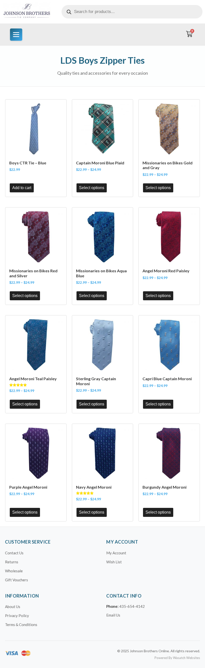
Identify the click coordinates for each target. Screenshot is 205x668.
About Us (12, 606)
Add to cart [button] (21, 188)
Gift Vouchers (16, 580)
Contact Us (14, 553)
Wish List (114, 562)
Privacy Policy (17, 615)
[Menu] (16, 34)
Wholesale (14, 571)
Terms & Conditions (21, 624)
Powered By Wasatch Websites (177, 658)
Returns (11, 562)
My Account (116, 553)
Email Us (113, 615)
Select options (91, 188)
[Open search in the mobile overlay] (132, 11)
